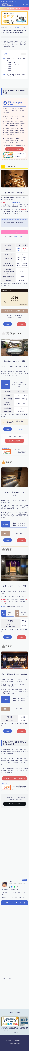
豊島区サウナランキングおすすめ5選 (15, 59)
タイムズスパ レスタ (13, 64)
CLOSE (23, 54)
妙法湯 (9, 68)
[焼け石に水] (7, 4)
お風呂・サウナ (19, 27)
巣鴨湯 (9, 66)
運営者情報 (8, 1040)
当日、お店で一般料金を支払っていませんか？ (15, 75)
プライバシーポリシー (18, 1040)
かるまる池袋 (11, 62)
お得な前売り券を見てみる (14, 440)
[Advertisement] (14, 829)
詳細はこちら (18, 236)
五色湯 (9, 70)
